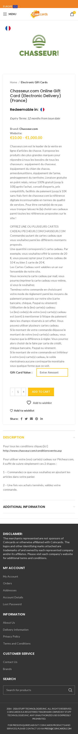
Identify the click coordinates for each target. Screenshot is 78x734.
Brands (7, 669)
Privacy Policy (11, 636)
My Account (10, 576)
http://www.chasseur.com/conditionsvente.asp (32, 450)
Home (14, 82)
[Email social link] (31, 418)
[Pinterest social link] (36, 418)
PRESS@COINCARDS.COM (57, 728)
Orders (7, 583)
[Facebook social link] (21, 418)
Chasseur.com (28, 128)
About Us (9, 622)
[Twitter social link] (26, 418)
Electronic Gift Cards (34, 82)
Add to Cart (41, 391)
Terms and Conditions (17, 643)
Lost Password (12, 604)
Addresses (10, 590)
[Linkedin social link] (41, 418)
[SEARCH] (70, 690)
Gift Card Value (20, 372)
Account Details (13, 597)
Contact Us (10, 662)
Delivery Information (16, 629)
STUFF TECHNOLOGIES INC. (32, 708)
